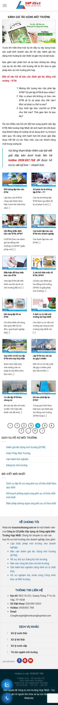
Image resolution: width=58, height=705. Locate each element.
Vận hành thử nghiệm (17, 459)
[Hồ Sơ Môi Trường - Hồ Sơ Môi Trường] (29, 5)
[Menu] (4, 5)
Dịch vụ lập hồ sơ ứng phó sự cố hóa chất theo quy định (31, 485)
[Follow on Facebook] (19, 660)
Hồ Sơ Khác (22, 685)
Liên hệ (43, 685)
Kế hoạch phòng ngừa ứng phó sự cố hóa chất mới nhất (30, 495)
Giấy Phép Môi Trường (18, 453)
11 (35, 430)
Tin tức (34, 685)
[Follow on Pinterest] (25, 660)
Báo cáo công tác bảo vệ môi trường (29, 563)
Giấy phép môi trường (31, 681)
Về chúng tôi (38, 678)
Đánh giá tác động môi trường (31, 683)
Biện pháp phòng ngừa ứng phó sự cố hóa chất (31, 503)
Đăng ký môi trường (16, 465)
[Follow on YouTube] (30, 660)
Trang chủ (23, 678)
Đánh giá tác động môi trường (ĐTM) (25, 447)
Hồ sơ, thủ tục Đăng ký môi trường (28, 559)
